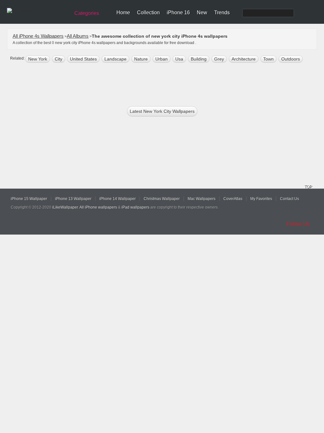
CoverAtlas (232, 199)
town (268, 58)
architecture (244, 58)
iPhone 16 (178, 12)
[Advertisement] (166, 83)
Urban (161, 58)
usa (179, 58)
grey (219, 58)
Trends (222, 12)
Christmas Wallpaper (162, 199)
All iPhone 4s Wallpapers (38, 36)
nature (141, 58)
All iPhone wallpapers (98, 207)
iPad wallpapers (135, 207)
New (202, 12)
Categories (86, 13)
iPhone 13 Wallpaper (73, 199)
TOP (308, 186)
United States (83, 58)
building (199, 58)
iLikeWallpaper (65, 207)
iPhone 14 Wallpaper (117, 199)
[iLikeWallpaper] (38, 11)
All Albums (78, 36)
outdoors (290, 58)
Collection (148, 12)
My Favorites (261, 199)
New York (37, 58)
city (58, 58)
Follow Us (298, 224)
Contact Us (289, 199)
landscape (115, 58)
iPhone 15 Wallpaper (29, 199)
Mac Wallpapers (201, 199)
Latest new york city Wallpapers (162, 111)
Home (123, 12)
